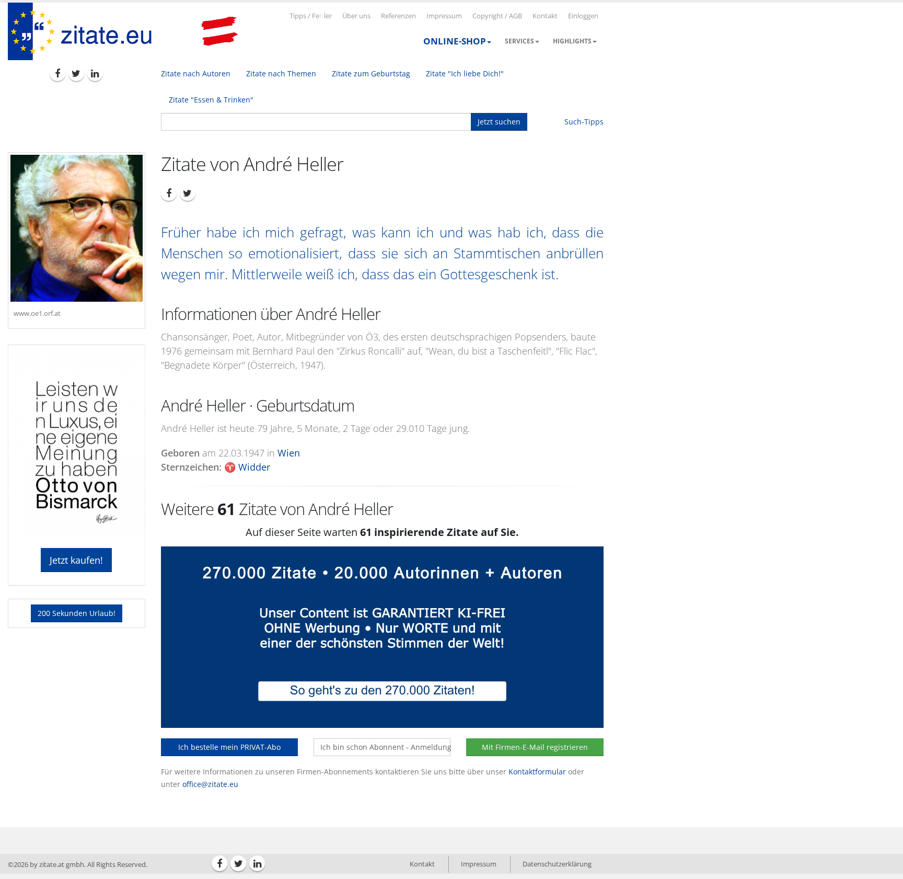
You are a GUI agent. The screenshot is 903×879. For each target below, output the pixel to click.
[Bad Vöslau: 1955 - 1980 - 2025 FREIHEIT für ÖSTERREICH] (219, 31)
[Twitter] (76, 73)
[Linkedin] (95, 73)
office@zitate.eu (210, 784)
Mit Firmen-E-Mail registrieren (535, 747)
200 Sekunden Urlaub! (76, 613)
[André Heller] (76, 228)
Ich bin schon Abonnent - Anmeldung (385, 747)
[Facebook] (57, 73)
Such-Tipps (584, 122)
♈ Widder (247, 467)
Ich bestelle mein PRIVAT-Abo (229, 747)
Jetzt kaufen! (76, 560)
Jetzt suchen (499, 122)
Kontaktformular (537, 772)
